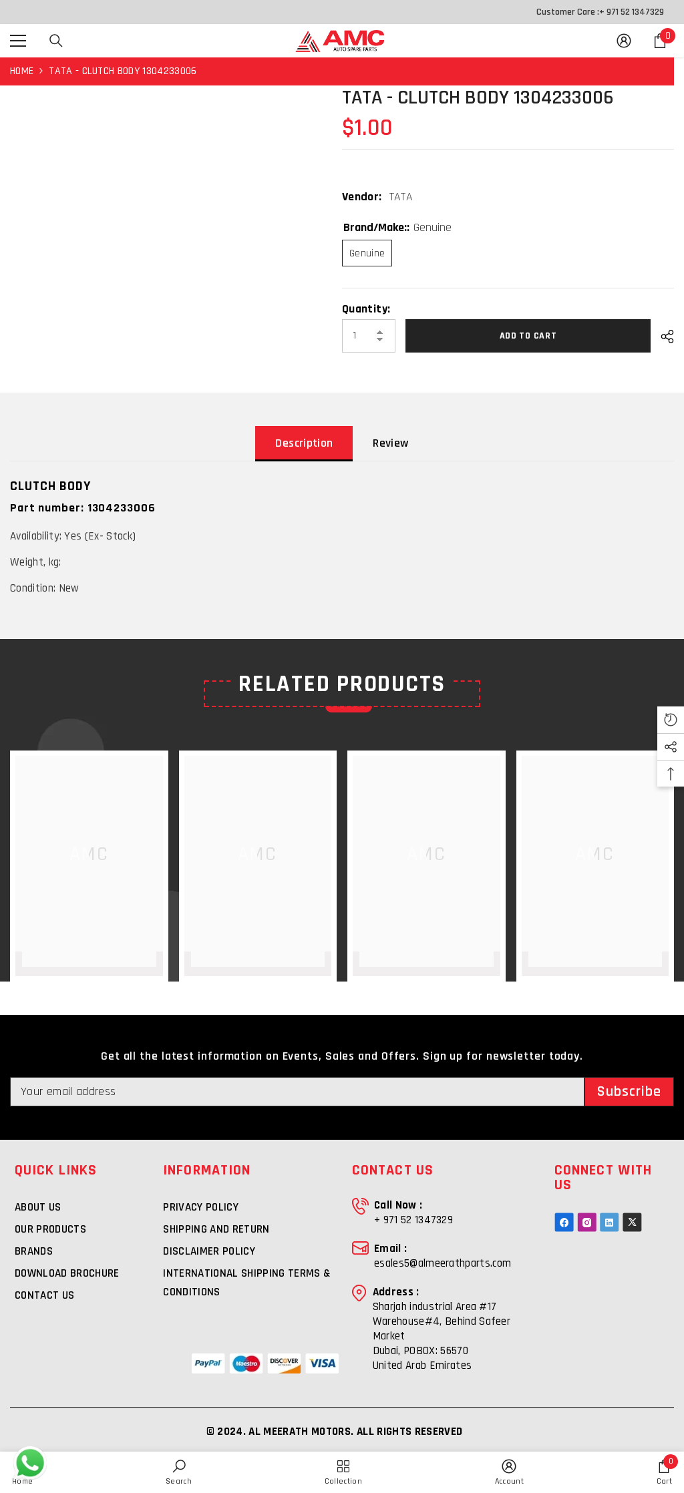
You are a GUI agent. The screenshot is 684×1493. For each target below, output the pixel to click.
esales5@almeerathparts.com (442, 1263)
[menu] (18, 41)
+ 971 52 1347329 (631, 12)
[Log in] (624, 40)
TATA (401, 196)
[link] (178, 1472)
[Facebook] (564, 1222)
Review (390, 443)
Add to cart (528, 336)
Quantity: (366, 309)
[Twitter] (632, 1222)
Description (304, 443)
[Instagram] (586, 1222)
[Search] (56, 41)
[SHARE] (662, 337)
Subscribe (629, 1091)
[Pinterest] (609, 1222)
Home (21, 71)
